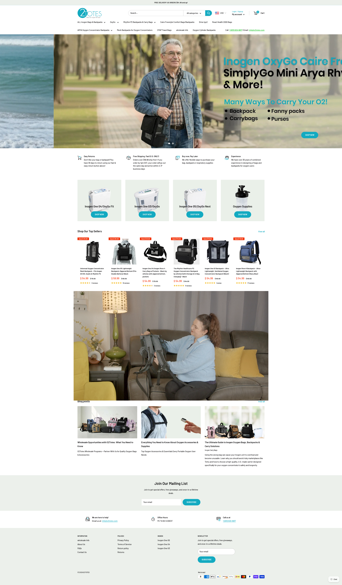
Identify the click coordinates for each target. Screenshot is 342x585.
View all (261, 231)
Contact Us (82, 552)
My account (237, 14)
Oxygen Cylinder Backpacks (204, 30)
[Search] (208, 13)
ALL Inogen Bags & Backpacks (89, 22)
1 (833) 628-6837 (229, 521)
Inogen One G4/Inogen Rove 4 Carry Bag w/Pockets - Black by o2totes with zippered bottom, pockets (155, 272)
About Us (81, 544)
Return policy (123, 548)
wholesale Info (182, 30)
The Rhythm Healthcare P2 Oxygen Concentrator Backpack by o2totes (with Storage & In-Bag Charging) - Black (186, 272)
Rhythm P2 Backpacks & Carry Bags (138, 22)
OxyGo (113, 22)
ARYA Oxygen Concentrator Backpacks (93, 30)
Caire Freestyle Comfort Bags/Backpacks (177, 22)
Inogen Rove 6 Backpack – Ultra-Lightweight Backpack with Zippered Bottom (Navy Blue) (248, 271)
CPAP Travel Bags (164, 30)
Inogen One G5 (164, 540)
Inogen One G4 (164, 544)
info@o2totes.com (110, 521)
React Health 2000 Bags (222, 22)
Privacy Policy (123, 540)
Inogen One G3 (164, 548)
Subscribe (191, 502)
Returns (121, 552)
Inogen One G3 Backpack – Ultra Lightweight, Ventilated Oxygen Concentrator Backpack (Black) (217, 271)
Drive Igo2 (203, 22)
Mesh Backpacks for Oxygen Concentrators (134, 30)
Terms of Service (125, 544)
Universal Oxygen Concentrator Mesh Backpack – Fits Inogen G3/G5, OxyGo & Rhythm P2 (92, 271)
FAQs (79, 548)
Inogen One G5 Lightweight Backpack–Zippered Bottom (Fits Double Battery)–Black (123, 271)
